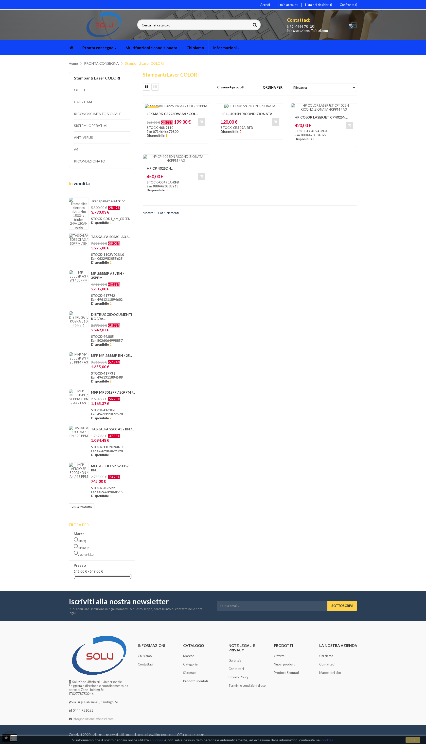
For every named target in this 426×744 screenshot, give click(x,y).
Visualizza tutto (81, 507)
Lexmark (86, 554)
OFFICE (80, 90)
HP (82, 541)
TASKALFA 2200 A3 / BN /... (112, 429)
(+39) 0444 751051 (301, 27)
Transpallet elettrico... (109, 201)
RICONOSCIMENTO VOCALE (97, 114)
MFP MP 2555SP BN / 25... (111, 355)
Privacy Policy (238, 677)
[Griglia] (146, 87)
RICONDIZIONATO (89, 161)
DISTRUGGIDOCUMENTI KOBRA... (111, 316)
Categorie (190, 664)
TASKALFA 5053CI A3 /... (110, 237)
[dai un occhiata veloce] (351, 109)
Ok (413, 740)
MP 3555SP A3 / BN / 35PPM (107, 275)
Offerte (279, 656)
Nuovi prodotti (284, 664)
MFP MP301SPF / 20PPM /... (113, 392)
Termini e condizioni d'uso (247, 685)
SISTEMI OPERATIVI (90, 125)
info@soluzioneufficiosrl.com (307, 31)
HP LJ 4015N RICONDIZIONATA (246, 114)
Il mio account (288, 5)
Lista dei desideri (317, 5)
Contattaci (145, 664)
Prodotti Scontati (286, 673)
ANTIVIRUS (83, 137)
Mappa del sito (330, 673)
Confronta (347, 5)
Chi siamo (145, 656)
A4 (76, 149)
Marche (188, 656)
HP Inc (84, 548)
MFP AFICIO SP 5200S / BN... (109, 468)
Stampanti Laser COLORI (97, 78)
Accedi (265, 5)
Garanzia (235, 660)
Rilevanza (324, 88)
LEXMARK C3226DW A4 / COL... (172, 114)
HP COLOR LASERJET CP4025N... (321, 117)
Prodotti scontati (195, 681)
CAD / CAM (83, 102)
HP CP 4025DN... (160, 168)
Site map (189, 673)
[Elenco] (155, 87)
